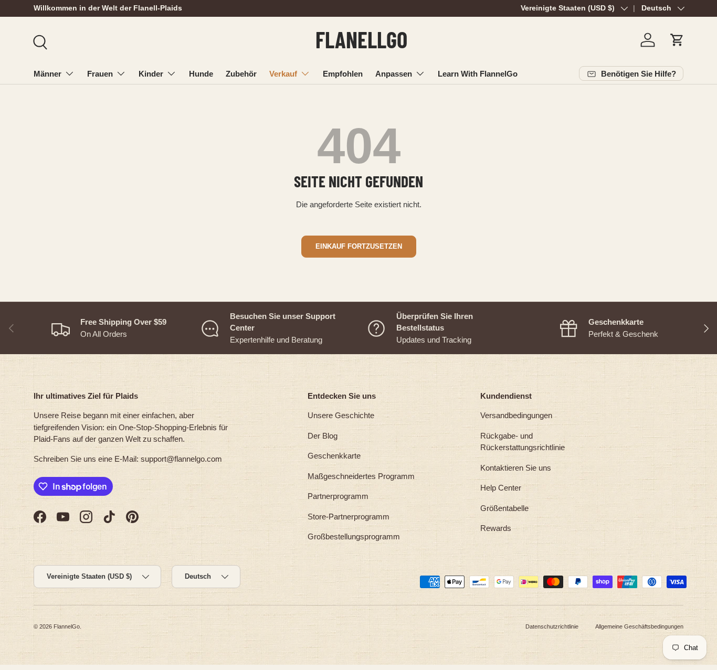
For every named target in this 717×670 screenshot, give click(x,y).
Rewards (495, 528)
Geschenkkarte (334, 455)
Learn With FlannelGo (478, 73)
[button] (677, 39)
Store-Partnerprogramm (348, 516)
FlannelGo (67, 626)
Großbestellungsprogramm (354, 536)
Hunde (201, 73)
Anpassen (393, 73)
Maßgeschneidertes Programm (361, 476)
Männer (47, 73)
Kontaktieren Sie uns (515, 467)
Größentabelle (504, 508)
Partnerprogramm (338, 496)
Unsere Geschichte (341, 415)
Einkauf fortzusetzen (358, 246)
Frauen (100, 73)
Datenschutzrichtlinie (551, 626)
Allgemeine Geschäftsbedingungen (639, 626)
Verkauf (283, 73)
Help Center (500, 487)
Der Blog (323, 435)
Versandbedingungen (516, 415)
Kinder (151, 73)
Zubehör (241, 73)
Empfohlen (343, 73)
